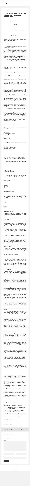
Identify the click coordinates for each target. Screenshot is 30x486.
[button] (15, 470)
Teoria (8, 424)
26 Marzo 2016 (5, 424)
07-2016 (11, 424)
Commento (5, 440)
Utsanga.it (15, 466)
